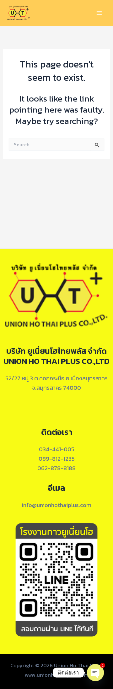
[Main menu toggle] (99, 13)
